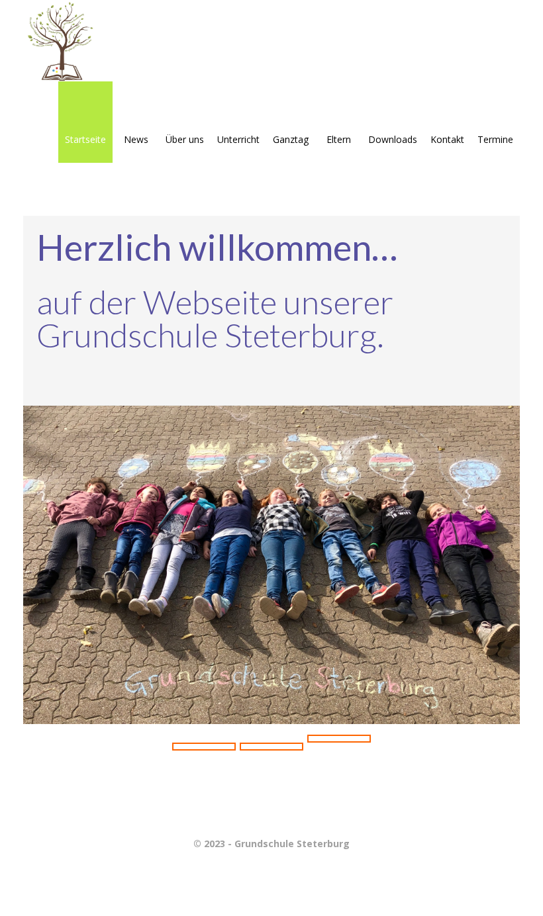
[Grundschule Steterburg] (64, 40)
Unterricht (238, 139)
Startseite (85, 139)
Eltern (338, 139)
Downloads (392, 139)
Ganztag (291, 139)
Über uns (185, 139)
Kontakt (447, 139)
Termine (495, 139)
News (136, 139)
